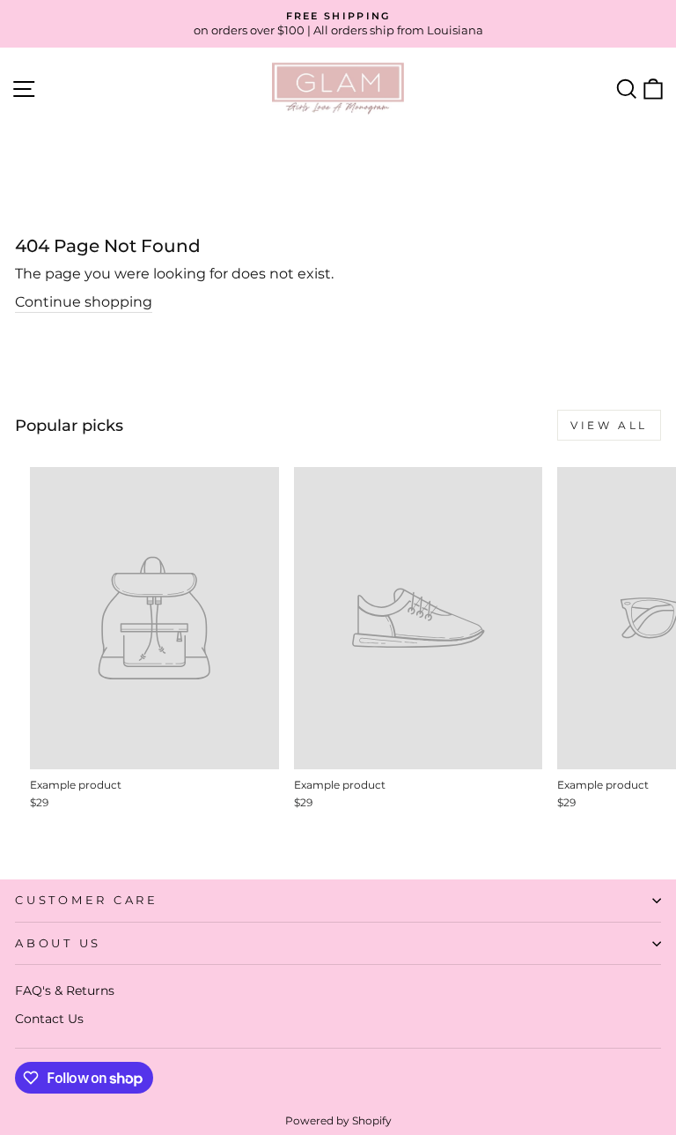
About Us (58, 943)
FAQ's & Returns (64, 990)
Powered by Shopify (338, 1120)
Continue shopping (83, 301)
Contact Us (49, 1019)
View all (609, 425)
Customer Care (86, 900)
